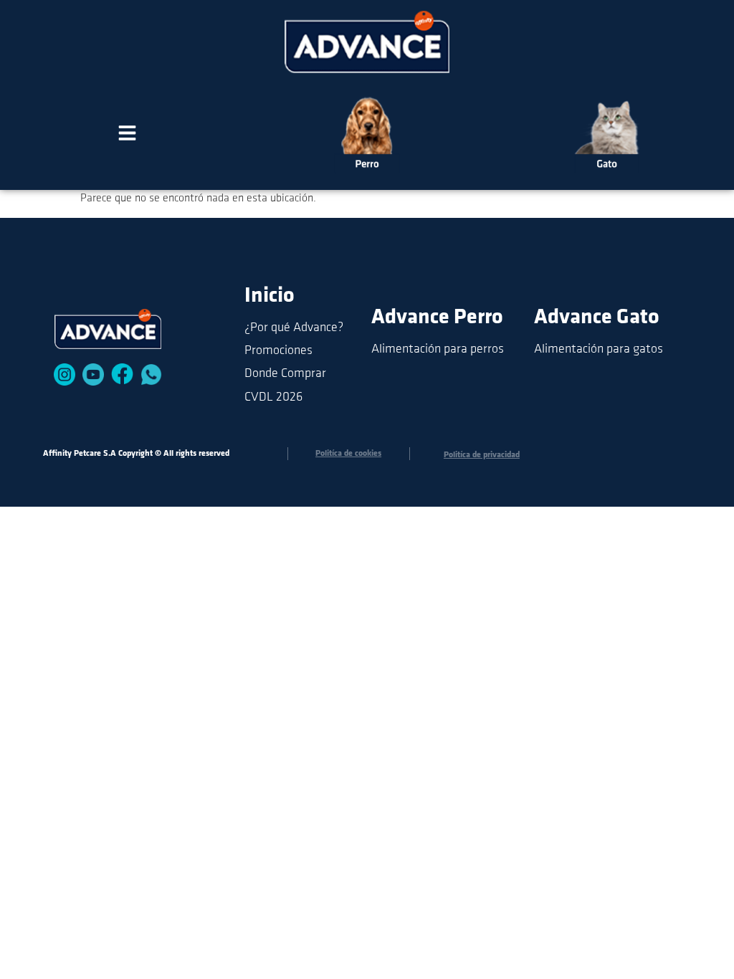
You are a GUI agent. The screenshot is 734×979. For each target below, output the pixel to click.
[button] (126, 135)
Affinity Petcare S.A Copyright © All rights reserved (136, 453)
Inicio (269, 296)
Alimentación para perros (437, 349)
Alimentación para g (586, 349)
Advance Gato (596, 318)
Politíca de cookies (348, 453)
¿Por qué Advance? (293, 328)
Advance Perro (437, 318)
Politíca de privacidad (482, 455)
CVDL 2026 (273, 397)
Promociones (278, 351)
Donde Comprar (285, 374)
